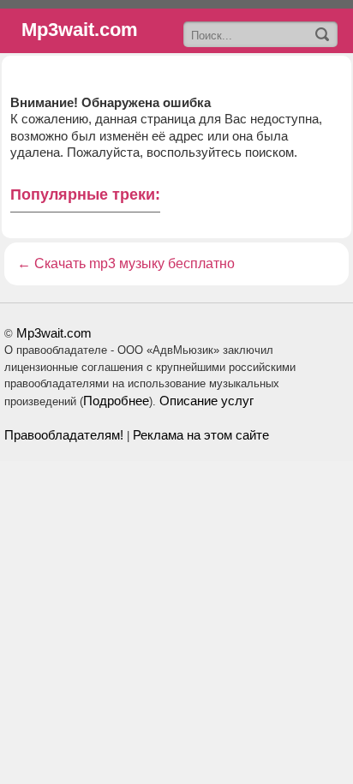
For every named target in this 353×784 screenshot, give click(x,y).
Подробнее (116, 400)
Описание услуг (206, 400)
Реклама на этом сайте (201, 435)
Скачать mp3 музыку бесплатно (134, 263)
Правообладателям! (63, 435)
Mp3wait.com (54, 333)
